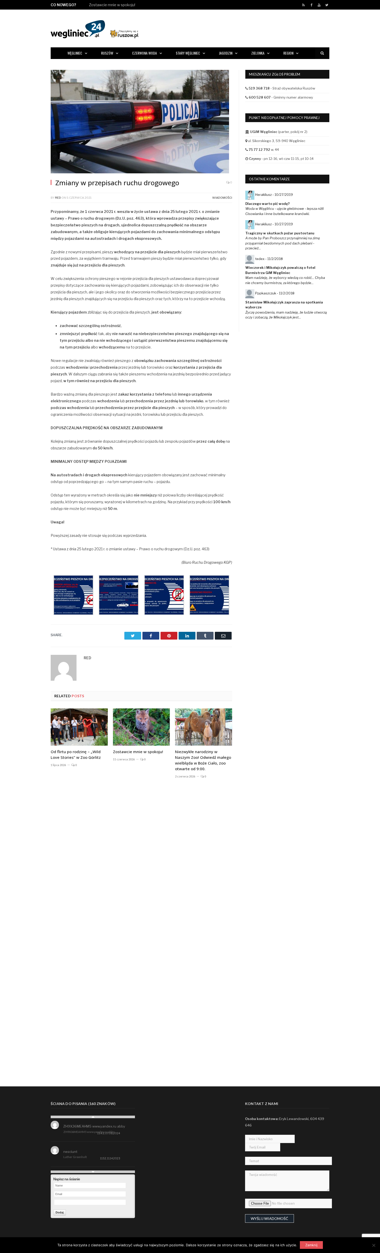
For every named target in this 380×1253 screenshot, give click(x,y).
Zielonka (257, 53)
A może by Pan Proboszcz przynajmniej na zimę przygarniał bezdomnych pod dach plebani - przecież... (282, 243)
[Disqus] (141, 859)
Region (288, 53)
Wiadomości (222, 197)
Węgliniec (74, 53)
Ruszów (107, 53)
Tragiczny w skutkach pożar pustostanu (279, 233)
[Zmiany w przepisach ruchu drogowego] (141, 122)
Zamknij (311, 1245)
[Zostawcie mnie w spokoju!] (141, 727)
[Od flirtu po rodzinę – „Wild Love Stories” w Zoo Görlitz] (79, 727)
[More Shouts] (93, 1171)
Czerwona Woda (144, 53)
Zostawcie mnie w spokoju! (112, 5)
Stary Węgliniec (188, 53)
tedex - (269, 259)
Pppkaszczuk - (274, 293)
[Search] (322, 53)
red (58, 197)
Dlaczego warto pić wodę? (267, 204)
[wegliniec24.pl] (94, 28)
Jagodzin (225, 53)
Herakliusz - (274, 194)
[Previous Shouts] (93, 1117)
